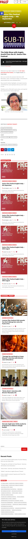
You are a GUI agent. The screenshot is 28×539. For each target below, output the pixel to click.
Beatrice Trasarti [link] (12, 124)
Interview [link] (4, 349)
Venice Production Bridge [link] (7, 514)
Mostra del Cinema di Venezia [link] (12, 11)
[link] (2, 13)
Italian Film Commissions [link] (7, 502)
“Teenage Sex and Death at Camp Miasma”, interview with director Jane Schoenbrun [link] (13, 358)
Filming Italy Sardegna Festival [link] (8, 496)
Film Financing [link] (7, 128)
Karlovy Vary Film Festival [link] (20, 502)
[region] (14, 528)
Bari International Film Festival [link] (8, 489)
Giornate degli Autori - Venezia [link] (10, 421)
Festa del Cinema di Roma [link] (7, 495)
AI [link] (1, 128)
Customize (13, 534)
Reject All (14, 536)
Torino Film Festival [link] (16, 510)
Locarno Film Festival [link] (8, 317)
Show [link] (3, 176)
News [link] (3, 313)
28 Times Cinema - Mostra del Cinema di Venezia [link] (12, 485)
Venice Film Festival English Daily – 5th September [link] (13, 184)
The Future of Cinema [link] (6, 132)
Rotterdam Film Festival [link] (7, 506)
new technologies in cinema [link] (8, 130)
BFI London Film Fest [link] (6, 491)
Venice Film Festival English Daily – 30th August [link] (13, 248)
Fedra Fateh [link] (13, 137)
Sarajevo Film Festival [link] (20, 508)
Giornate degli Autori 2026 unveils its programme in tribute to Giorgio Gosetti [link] (14, 425)
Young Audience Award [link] (20, 514)
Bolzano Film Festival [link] (17, 491)
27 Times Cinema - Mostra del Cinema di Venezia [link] (12, 483)
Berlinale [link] (20, 489)
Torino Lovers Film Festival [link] (7, 512)
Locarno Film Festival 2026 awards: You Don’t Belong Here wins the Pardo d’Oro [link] (13, 322)
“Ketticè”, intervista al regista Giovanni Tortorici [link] (12, 471)
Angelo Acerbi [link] (5, 137)
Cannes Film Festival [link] (7, 354)
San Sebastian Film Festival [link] (7, 508)
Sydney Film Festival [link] (6, 510)
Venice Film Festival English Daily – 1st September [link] (13, 216)
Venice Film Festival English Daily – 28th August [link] (13, 280)
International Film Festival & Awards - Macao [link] (12, 500)
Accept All (14, 531)
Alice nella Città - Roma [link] (6, 487)
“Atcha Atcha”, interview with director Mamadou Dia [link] (11, 391)
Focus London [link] (20, 496)
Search (2, 446)
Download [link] (7, 66)
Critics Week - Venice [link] (17, 493)
